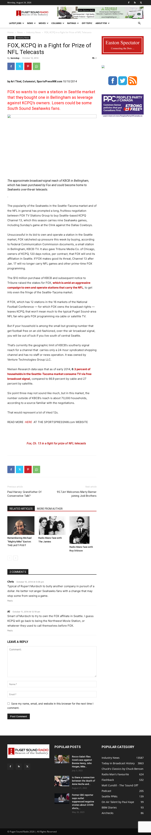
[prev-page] (9, 558)
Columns (56, 23)
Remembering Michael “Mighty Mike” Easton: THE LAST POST (19, 542)
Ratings (71, 23)
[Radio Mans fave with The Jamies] (51, 525)
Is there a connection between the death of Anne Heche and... (83, 780)
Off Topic (87, 23)
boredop (15, 58)
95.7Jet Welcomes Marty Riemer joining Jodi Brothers (76, 493)
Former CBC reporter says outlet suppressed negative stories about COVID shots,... (83, 802)
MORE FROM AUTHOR (50, 508)
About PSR (101, 23)
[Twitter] (141, 2)
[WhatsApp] (36, 66)
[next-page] (15, 558)
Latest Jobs (15, 23)
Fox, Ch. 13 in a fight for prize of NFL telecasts (56, 443)
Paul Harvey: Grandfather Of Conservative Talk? (24, 493)
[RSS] (135, 2)
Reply (10, 600)
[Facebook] (128, 2)
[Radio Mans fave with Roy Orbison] (82, 530)
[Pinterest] (28, 66)
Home (10, 32)
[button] (139, 23)
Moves (42, 23)
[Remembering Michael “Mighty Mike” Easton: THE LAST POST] (20, 525)
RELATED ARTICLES (21, 508)
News (30, 23)
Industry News (33, 32)
